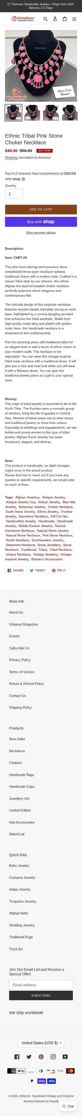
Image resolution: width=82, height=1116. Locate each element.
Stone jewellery (49, 545)
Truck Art (16, 949)
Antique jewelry (53, 497)
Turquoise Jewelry (22, 901)
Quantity (10, 185)
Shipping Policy (20, 707)
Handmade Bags (21, 775)
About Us (16, 612)
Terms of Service (21, 672)
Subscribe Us (19, 648)
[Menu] (74, 19)
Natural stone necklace (23, 535)
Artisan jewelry (49, 502)
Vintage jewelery (45, 554)
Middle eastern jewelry (35, 526)
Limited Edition (20, 810)
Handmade (46, 521)
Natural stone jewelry (53, 530)
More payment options (41, 232)
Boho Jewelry (19, 865)
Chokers (15, 763)
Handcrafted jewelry (21, 521)
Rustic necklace (17, 540)
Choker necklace (60, 507)
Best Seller (17, 739)
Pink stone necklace (57, 535)
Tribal (43, 549)
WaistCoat (16, 834)
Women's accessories (47, 559)
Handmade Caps (21, 786)
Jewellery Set (19, 798)
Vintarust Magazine (23, 624)
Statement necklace (20, 545)
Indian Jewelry (20, 889)
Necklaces (17, 751)
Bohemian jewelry (32, 507)
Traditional (28, 549)
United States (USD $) (40, 1043)
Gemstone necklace (33, 516)
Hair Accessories (22, 822)
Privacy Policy (20, 660)
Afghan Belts (18, 913)
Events (14, 636)
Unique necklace (18, 554)
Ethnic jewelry (48, 511)
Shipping (11, 157)
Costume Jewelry (22, 877)
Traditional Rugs (21, 937)
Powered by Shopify (46, 1101)
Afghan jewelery (27, 497)
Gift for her (59, 516)
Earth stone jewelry (20, 511)
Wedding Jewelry (22, 925)
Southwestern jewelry (47, 540)
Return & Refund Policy (26, 684)
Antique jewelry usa (20, 502)
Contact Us (17, 696)
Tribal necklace (60, 549)
